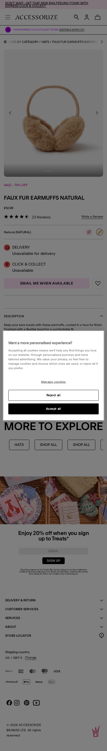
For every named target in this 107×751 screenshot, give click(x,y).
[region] (53, 375)
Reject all (53, 395)
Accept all (53, 408)
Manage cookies (53, 382)
